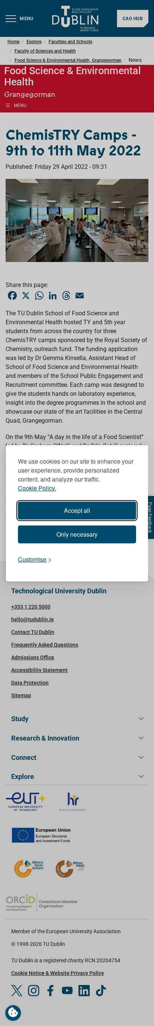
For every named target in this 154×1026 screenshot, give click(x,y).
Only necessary (77, 534)
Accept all (77, 510)
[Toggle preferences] (13, 1013)
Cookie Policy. (37, 488)
